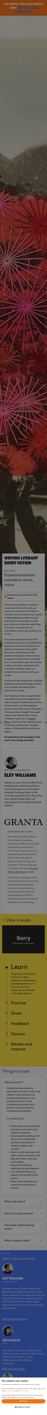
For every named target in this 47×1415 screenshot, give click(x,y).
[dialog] (23, 1396)
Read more (37, 1397)
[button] (23, 1407)
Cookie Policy (24, 1391)
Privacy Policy (10, 1391)
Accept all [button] (23, 1401)
